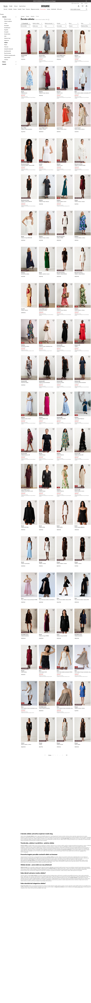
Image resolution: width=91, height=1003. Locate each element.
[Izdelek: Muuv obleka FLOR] (47, 657)
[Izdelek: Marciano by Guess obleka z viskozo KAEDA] (65, 259)
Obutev (15, 9)
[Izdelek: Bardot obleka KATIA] (65, 512)
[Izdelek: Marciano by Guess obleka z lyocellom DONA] (82, 150)
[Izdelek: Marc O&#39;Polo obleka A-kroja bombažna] (29, 114)
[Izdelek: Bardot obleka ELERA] (47, 512)
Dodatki (19, 9)
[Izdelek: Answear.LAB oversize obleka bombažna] (82, 367)
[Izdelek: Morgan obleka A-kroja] (65, 729)
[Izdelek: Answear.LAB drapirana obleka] (29, 367)
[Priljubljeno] (82, 6)
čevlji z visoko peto (79, 886)
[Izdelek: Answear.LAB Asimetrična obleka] (65, 331)
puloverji (26, 851)
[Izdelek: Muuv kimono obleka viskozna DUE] (65, 584)
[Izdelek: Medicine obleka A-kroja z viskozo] (47, 223)
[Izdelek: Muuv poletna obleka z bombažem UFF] (82, 78)
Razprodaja (43, 9)
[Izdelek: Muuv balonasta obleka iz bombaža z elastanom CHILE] (47, 584)
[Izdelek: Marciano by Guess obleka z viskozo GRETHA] (29, 186)
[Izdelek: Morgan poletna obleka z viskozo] (65, 548)
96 (62, 755)
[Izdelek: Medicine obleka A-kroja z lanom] (29, 404)
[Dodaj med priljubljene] (36, 31)
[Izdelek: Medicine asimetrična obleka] (29, 259)
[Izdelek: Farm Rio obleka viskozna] (29, 295)
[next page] (66, 755)
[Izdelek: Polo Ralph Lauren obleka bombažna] (29, 621)
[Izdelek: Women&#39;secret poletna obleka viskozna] (82, 114)
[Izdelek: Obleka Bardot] (29, 78)
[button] (26, 23)
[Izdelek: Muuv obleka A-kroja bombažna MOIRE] (29, 584)
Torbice (48, 9)
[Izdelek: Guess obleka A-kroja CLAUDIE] (65, 621)
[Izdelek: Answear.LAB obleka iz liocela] (47, 42)
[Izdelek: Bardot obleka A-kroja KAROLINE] (29, 223)
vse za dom (22, 6)
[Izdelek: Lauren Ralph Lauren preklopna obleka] (65, 42)
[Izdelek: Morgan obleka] (47, 729)
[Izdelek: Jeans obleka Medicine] (82, 404)
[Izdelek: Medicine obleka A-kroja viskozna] (47, 78)
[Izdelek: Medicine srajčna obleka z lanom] (65, 186)
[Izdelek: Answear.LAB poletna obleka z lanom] (82, 476)
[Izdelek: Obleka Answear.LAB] (65, 404)
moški (10, 6)
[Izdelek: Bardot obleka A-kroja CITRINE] (47, 621)
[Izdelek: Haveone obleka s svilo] (82, 42)
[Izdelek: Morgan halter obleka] (29, 657)
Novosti (5, 9)
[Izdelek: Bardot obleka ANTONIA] (29, 512)
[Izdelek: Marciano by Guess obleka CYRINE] (65, 223)
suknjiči (81, 850)
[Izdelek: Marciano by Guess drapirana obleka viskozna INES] (29, 150)
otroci (15, 6)
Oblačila (10, 9)
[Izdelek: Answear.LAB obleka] (29, 42)
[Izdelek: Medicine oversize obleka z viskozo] (82, 223)
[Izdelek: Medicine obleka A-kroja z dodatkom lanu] (47, 331)
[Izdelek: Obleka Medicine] (65, 440)
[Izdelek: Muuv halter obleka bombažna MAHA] (65, 657)
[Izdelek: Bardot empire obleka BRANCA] (82, 512)
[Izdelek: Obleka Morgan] (47, 440)
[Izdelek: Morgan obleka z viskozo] (47, 548)
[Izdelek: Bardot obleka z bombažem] (29, 548)
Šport (23, 9)
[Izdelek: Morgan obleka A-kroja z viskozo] (82, 186)
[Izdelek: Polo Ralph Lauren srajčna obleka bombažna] (47, 693)
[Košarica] (86, 6)
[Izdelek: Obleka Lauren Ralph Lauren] (29, 476)
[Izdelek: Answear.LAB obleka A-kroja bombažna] (47, 367)
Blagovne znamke (35, 9)
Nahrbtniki (53, 9)
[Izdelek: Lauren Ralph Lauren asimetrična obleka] (47, 295)
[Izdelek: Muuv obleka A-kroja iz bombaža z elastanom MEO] (29, 693)
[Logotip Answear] (45, 6)
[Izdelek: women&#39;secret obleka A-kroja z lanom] (65, 114)
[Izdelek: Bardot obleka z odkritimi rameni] (47, 259)
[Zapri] (86, 1)
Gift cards (59, 9)
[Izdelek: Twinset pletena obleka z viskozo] (29, 729)
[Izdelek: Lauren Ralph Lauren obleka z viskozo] (47, 114)
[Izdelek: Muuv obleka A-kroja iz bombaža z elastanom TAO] (82, 657)
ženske (6, 6)
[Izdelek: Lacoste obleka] (47, 150)
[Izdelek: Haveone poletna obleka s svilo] (47, 404)
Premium (28, 9)
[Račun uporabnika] (78, 6)
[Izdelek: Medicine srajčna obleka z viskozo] (82, 295)
